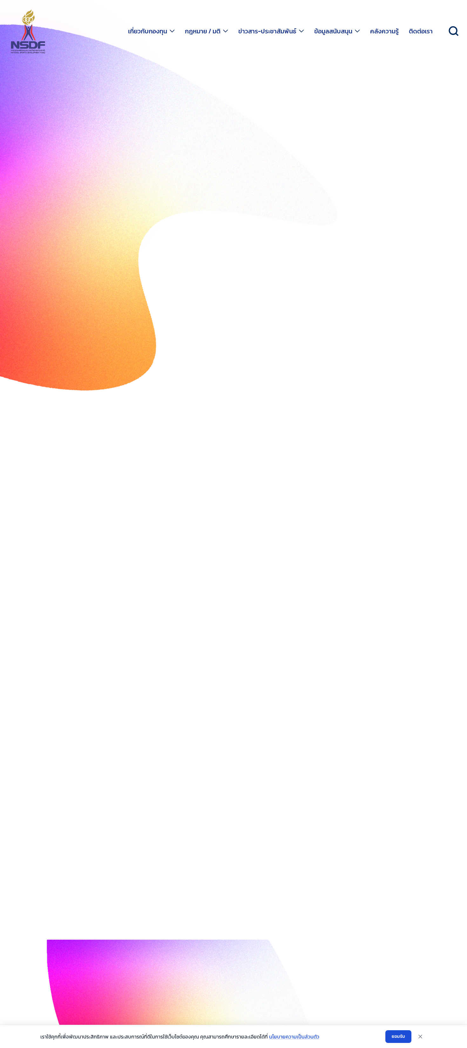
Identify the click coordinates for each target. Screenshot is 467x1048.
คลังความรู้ (384, 31)
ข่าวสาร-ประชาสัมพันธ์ (267, 31)
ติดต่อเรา (421, 31)
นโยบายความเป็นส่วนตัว (294, 1036)
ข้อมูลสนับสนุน (333, 31)
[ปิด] (420, 1036)
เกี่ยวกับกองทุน (147, 31)
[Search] (453, 31)
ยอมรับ (398, 1036)
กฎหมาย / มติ (202, 31)
